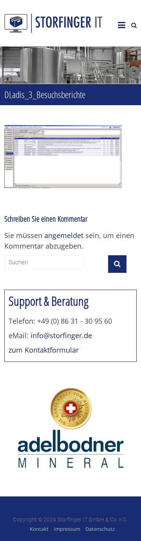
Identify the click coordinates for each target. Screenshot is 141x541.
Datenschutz (100, 528)
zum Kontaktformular (44, 350)
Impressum (67, 528)
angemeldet (63, 235)
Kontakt (39, 528)
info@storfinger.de (61, 335)
